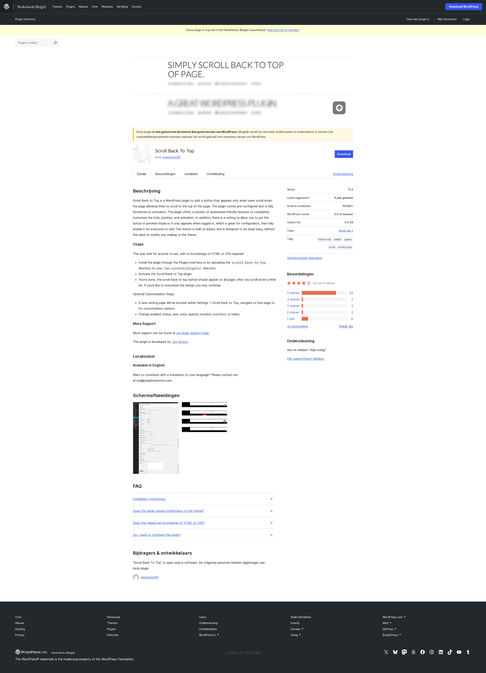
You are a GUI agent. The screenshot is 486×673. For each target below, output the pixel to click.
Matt (387, 623)
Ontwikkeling (215, 174)
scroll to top (345, 247)
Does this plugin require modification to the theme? (168, 511)
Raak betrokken (301, 617)
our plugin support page (192, 333)
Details (141, 174)
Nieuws (19, 623)
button (337, 239)
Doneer (297, 629)
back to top (324, 239)
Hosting (20, 629)
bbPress (389, 629)
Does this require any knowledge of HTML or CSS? (169, 523)
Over (18, 617)
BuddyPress (392, 635)
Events (295, 623)
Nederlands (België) (63, 652)
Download (344, 154)
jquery (348, 239)
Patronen (113, 635)
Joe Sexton (180, 342)
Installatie (191, 174)
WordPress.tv (209, 635)
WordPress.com (394, 617)
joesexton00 (172, 157)
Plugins (111, 629)
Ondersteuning (343, 174)
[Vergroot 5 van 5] (222, 432)
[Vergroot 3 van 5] (222, 415)
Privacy (19, 635)
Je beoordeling (297, 326)
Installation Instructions (149, 499)
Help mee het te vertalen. (283, 30)
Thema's (112, 623)
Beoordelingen (165, 174)
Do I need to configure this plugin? (157, 535)
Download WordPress (464, 6)
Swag (296, 635)
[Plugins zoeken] (55, 43)
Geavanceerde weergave (304, 258)
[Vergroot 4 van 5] (222, 424)
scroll (332, 247)
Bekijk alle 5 (346, 230)
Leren (202, 617)
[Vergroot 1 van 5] (173, 407)
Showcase (113, 617)
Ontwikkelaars (208, 629)
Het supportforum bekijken (305, 359)
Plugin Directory (25, 19)
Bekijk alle (346, 326)
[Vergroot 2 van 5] (222, 407)
